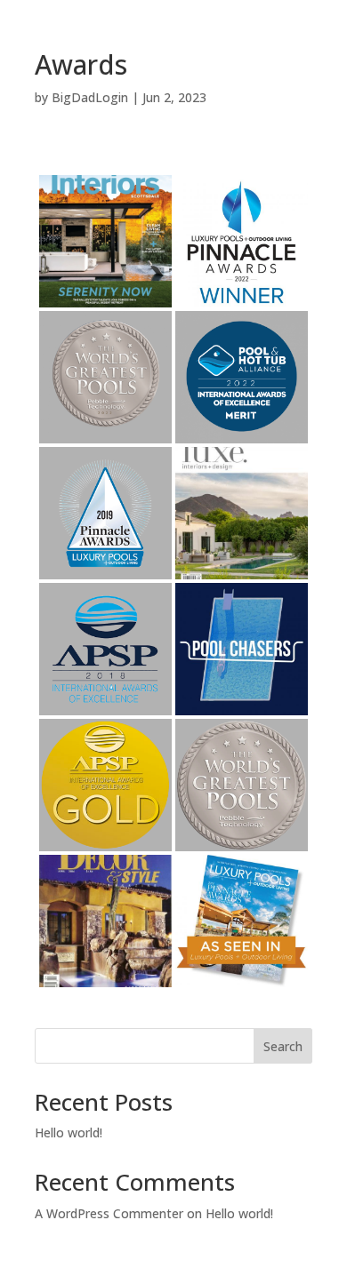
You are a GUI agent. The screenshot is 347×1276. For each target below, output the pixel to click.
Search (283, 1046)
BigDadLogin (90, 97)
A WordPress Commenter (109, 1213)
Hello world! (68, 1132)
